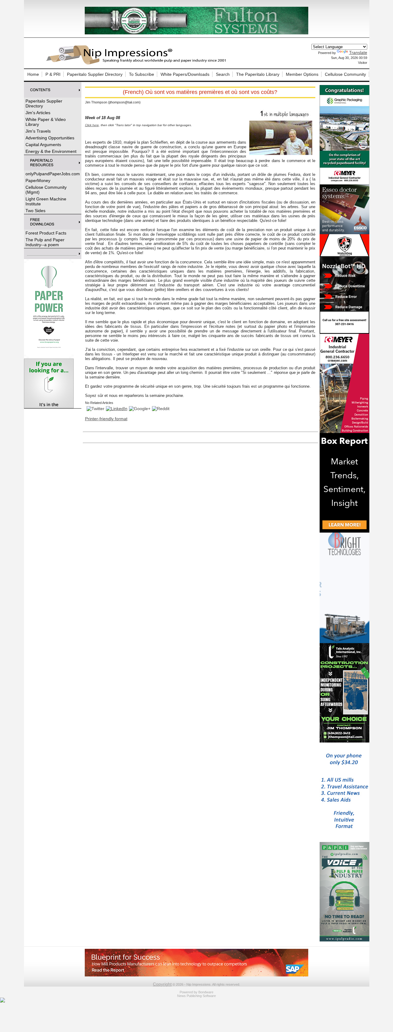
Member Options (302, 74)
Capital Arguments (43, 144)
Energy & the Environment (50, 151)
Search (223, 74)
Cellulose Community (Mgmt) (46, 190)
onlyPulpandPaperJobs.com (52, 173)
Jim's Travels (38, 131)
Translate (358, 52)
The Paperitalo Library (257, 74)
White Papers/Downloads (185, 74)
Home (33, 74)
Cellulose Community (345, 74)
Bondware (205, 992)
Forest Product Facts (45, 233)
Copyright (162, 984)
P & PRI (52, 74)
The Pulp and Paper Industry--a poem (44, 242)
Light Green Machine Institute (45, 201)
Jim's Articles (37, 112)
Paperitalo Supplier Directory (95, 74)
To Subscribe (141, 74)
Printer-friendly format (106, 418)
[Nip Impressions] (137, 63)
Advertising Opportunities (49, 137)
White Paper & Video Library (45, 122)
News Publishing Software (196, 996)
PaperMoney (37, 180)
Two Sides (35, 210)
